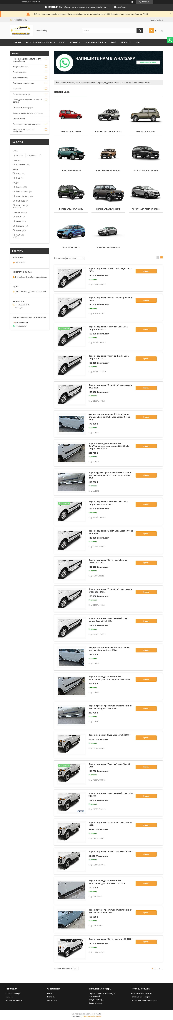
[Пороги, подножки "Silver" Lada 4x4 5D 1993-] (71, 949)
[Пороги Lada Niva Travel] (71, 192)
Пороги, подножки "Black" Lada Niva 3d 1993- (110, 851)
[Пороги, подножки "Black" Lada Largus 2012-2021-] (71, 278)
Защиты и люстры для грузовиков (28, 113)
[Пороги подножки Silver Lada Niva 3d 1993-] (71, 744)
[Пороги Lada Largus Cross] (108, 114)
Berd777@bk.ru (21, 322)
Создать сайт (26, 2)
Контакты (75, 42)
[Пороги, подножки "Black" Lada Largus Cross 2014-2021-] (71, 540)
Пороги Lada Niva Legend (108, 209)
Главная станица (13, 993)
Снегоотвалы (19, 118)
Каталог (9, 997)
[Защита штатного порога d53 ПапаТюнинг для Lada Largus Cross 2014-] (71, 657)
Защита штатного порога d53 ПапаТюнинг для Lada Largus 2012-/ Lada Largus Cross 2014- (109, 416)
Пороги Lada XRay (71, 248)
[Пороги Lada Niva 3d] (146, 114)
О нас (62, 42)
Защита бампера (96, 1000)
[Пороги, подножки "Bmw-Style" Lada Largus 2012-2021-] (71, 395)
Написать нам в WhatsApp (142, 993)
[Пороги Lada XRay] (71, 230)
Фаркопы (17, 89)
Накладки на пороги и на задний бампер (27, 101)
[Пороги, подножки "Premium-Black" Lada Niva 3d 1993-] (71, 803)
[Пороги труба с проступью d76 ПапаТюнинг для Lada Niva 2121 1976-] (71, 919)
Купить (146, 271)
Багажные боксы (20, 78)
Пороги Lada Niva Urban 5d (146, 170)
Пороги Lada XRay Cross (108, 248)
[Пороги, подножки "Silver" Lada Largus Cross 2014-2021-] (71, 570)
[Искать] (140, 30)
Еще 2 (18, 237)
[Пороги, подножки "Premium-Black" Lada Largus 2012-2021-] (71, 365)
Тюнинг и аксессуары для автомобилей (77, 83)
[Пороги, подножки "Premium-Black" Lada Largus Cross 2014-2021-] (71, 628)
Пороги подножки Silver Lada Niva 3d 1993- (109, 735)
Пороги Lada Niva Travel (71, 209)
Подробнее (120, 7)
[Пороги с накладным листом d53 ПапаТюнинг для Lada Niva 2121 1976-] (71, 890)
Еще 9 (18, 208)
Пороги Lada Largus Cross (108, 132)
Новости (126, 42)
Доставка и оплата (95, 42)
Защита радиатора (21, 94)
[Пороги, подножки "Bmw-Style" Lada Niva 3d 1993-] (71, 832)
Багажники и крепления (23, 83)
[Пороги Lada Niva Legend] (108, 192)
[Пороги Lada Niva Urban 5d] (146, 153)
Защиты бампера (20, 66)
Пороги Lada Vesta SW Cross (145, 209)
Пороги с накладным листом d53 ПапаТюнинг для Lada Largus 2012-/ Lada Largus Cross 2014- (109, 446)
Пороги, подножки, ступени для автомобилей (117, 83)
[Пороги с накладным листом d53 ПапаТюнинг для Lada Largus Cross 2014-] (71, 686)
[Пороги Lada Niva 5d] (71, 153)
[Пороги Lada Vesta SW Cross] (146, 192)
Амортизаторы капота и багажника (23, 130)
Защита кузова (19, 72)
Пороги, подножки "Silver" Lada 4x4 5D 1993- (110, 939)
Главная (17, 42)
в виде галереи (158, 258)
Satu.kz (98, 1014)
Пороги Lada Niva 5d (71, 170)
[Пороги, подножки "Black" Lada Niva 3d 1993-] (71, 861)
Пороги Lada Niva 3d (145, 132)
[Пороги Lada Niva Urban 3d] (108, 153)
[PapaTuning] (21, 35)
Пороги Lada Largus (71, 132)
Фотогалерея (53, 1000)
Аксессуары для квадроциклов (27, 124)
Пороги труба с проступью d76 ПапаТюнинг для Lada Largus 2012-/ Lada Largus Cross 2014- (110, 475)
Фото (114, 42)
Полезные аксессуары (23, 107)
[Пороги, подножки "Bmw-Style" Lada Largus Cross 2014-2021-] (71, 599)
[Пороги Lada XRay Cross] (108, 230)
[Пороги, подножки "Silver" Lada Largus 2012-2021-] (71, 307)
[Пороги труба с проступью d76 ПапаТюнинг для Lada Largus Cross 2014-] (71, 715)
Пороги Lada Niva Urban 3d (108, 170)
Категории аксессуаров (38, 42)
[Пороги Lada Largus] (71, 114)
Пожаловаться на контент (92, 1016)
